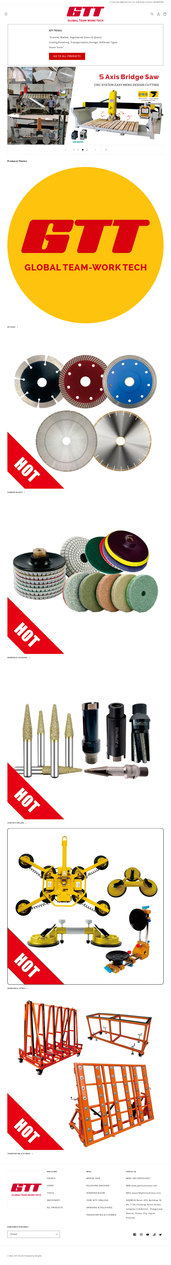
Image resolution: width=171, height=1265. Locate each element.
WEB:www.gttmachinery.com (141, 1185)
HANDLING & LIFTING (16, 988)
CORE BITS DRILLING (15, 823)
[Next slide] (95, 149)
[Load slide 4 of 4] (87, 150)
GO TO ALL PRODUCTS (67, 56)
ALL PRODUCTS (55, 1207)
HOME (50, 1185)
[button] (6, 14)
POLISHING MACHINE (97, 1185)
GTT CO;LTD (19, 1256)
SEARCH (51, 1178)
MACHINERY (53, 1200)
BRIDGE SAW (93, 1178)
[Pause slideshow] (105, 149)
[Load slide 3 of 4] (82, 150)
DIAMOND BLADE (95, 1193)
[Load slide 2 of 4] (78, 150)
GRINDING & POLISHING (17, 657)
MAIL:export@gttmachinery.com (143, 1193)
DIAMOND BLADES (15, 492)
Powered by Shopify (32, 1256)
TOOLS (50, 1193)
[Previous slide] (65, 149)
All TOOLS (11, 327)
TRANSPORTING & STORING (18, 1154)
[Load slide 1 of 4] (74, 150)
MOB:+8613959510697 (138, 1178)
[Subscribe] (56, 1234)
